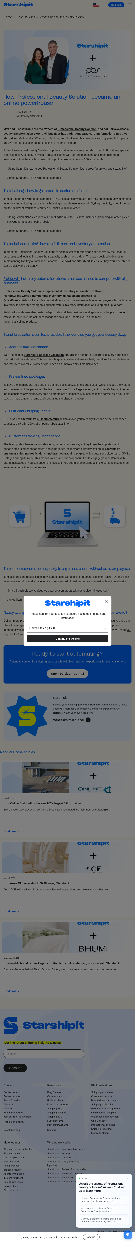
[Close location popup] (106, 601)
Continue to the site (68, 638)
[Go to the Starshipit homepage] (67, 603)
